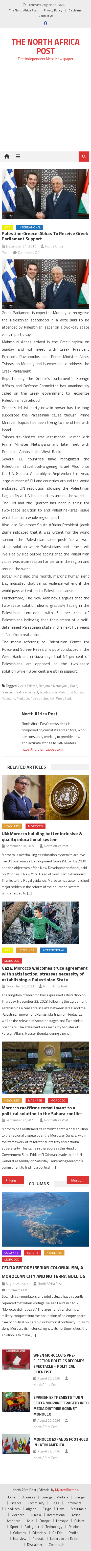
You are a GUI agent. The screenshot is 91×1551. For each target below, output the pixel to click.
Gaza (73, 685)
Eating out (32, 1526)
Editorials (39, 1532)
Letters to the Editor (64, 1538)
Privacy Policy (53, 10)
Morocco (35, 826)
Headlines (12, 826)
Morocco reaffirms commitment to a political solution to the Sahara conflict (42, 1110)
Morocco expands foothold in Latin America (60, 1442)
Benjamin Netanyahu (54, 685)
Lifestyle (62, 1520)
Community (36, 1503)
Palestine (8, 698)
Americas (13, 1520)
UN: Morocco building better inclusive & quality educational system (42, 836)
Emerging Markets (54, 1497)
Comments (73, 1503)
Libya (60, 1508)
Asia (7, 227)
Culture (79, 1520)
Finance (15, 1503)
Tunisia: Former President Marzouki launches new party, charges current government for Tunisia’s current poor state (16, 1180)
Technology (54, 1526)
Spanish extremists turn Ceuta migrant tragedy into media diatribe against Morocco (61, 1405)
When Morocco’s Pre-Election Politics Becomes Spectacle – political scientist (58, 1363)
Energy (80, 1497)
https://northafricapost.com (42, 749)
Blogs (55, 1503)
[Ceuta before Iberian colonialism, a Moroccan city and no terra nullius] (45, 1219)
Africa (76, 1514)
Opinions (75, 1526)
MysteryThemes (66, 1489)
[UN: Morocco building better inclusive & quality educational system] (45, 797)
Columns (39, 1183)
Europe (32, 1252)
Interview (19, 1538)
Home (11, 1497)
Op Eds (57, 1532)
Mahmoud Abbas (70, 692)
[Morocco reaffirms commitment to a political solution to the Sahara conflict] (45, 1068)
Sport (14, 1526)
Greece (7, 692)
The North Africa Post (23, 10)
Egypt (47, 1508)
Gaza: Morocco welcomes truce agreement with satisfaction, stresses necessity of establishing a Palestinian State (45, 974)
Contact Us (46, 15)
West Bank (64, 698)
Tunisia (36, 1514)
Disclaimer (76, 10)
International (30, 227)
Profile (73, 1532)
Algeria (31, 1508)
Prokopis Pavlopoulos (33, 698)
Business (28, 1497)
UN (52, 698)
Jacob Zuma (48, 692)
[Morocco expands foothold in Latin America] (16, 1444)
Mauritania (78, 1508)
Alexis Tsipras (27, 685)
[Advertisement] (45, 109)
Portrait (38, 1538)
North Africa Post (40, 713)
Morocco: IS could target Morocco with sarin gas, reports (80, 1180)
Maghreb (35, 1100)
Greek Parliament (25, 692)
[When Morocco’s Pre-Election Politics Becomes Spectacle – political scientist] (16, 1360)
